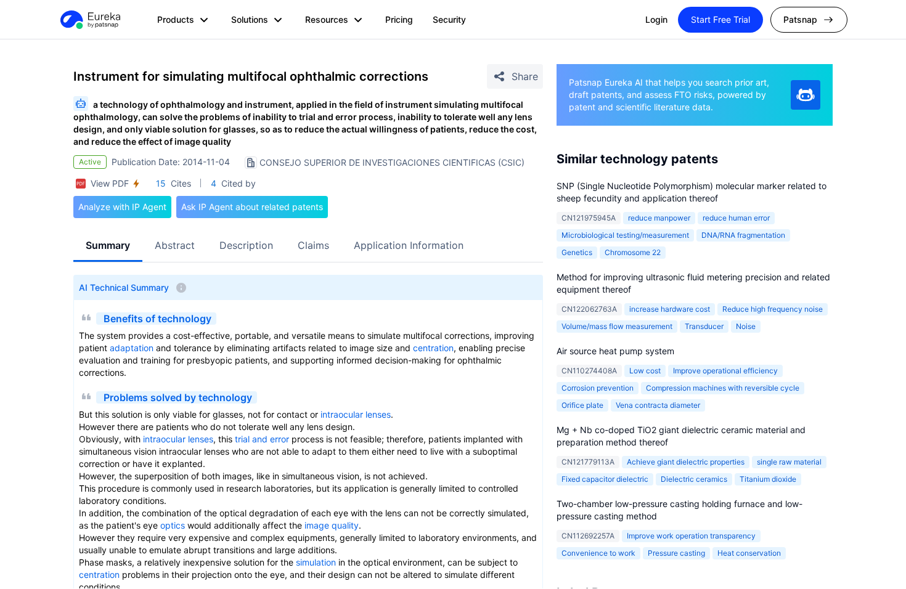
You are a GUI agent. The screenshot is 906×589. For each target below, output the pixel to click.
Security (449, 19)
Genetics (576, 252)
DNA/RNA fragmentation (743, 235)
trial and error (262, 439)
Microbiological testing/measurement (625, 235)
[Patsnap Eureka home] (89, 19)
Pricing (399, 19)
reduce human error (736, 217)
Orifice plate (582, 405)
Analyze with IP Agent (122, 206)
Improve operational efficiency (725, 370)
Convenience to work (598, 553)
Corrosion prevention (597, 387)
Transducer (704, 326)
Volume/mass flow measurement (616, 326)
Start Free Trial (720, 19)
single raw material (789, 461)
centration (433, 348)
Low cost (645, 370)
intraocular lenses (355, 414)
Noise (746, 326)
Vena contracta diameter (658, 405)
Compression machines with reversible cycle (722, 387)
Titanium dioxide (768, 479)
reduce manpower (659, 217)
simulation (316, 562)
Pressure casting (676, 553)
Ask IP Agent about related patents (252, 206)
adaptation (131, 348)
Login (656, 19)
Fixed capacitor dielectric (604, 479)
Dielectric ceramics (694, 479)
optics (172, 525)
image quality (331, 525)
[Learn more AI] (805, 95)
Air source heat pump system (615, 351)
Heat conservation (749, 553)
